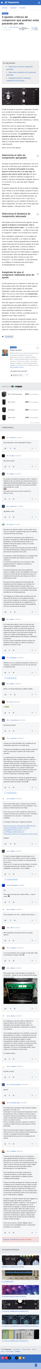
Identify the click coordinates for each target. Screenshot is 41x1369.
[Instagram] (2, 1357)
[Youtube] (5, 1357)
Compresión (9, 336)
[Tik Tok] (9, 1357)
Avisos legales (10, 1351)
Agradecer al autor (17, 375)
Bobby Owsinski (14, 27)
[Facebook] (13, 1357)
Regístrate (6, 1239)
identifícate (14, 1239)
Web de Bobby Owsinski (17, 367)
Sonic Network (16, 1349)
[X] (16, 1357)
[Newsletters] (23, 1357)
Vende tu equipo (26, 1349)
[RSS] (20, 1357)
